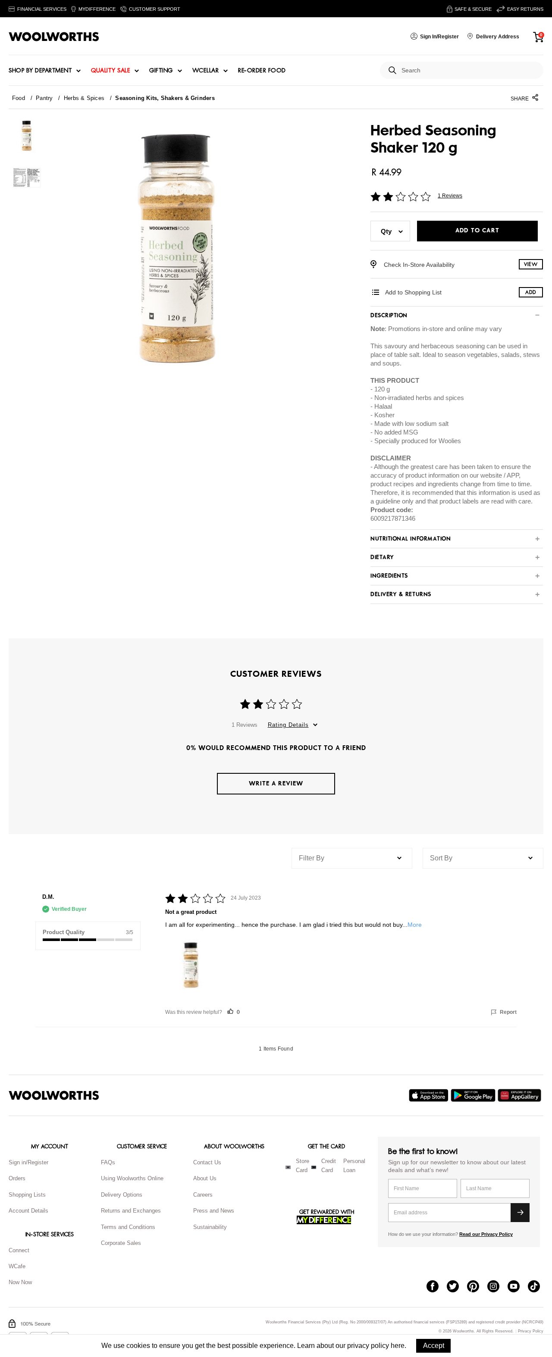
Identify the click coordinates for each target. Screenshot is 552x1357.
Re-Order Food (262, 71)
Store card (302, 1165)
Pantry (44, 98)
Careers (203, 1194)
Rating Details (288, 725)
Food (18, 98)
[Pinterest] (477, 1287)
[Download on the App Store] (430, 1095)
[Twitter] (457, 1287)
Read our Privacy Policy (486, 1234)
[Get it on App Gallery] (520, 1095)
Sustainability (210, 1227)
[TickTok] (538, 1287)
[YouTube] (518, 1287)
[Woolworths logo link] (54, 36)
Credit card (328, 1165)
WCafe (17, 1266)
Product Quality (64, 932)
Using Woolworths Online (132, 1178)
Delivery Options (121, 1194)
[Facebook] (437, 1287)
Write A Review (276, 783)
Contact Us (207, 1162)
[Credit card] (313, 1167)
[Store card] (288, 1167)
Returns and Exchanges (131, 1210)
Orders (17, 1178)
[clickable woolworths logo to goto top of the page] (54, 1095)
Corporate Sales (121, 1243)
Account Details (28, 1210)
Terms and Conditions (128, 1227)
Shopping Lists (27, 1194)
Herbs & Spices (84, 98)
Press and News (213, 1210)
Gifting (161, 71)
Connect (19, 1250)
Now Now (20, 1282)
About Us (204, 1178)
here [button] (398, 1345)
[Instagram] (497, 1287)
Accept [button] (433, 1345)
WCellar (205, 71)
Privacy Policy (530, 1331)
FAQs (108, 1162)
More (415, 924)
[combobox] (468, 70)
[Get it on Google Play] (474, 1095)
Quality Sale (110, 71)
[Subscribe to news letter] (520, 1212)
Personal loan (354, 1165)
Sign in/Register (28, 1162)
